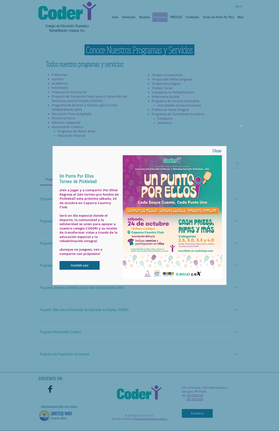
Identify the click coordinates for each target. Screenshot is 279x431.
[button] (241, 125)
